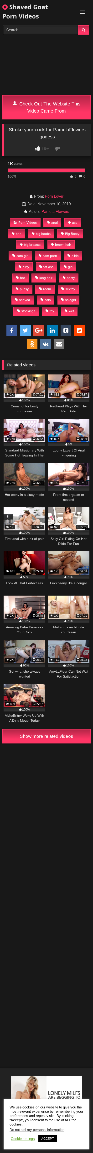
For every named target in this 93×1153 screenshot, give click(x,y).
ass (74, 222)
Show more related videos (46, 736)
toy (52, 311)
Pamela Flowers (55, 212)
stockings (28, 311)
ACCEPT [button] (47, 1138)
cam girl (22, 256)
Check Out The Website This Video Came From (49, 107)
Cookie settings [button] (23, 1139)
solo (48, 300)
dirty (26, 267)
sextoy (70, 289)
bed (18, 234)
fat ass (48, 267)
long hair (45, 278)
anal (54, 222)
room (47, 289)
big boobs (43, 234)
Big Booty (72, 234)
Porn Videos (27, 222)
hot (22, 278)
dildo (75, 256)
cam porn (50, 256)
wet (71, 311)
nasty (71, 278)
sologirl (70, 300)
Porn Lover (54, 196)
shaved (24, 300)
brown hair (63, 244)
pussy (24, 289)
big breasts (32, 244)
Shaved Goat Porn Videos (25, 11)
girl (70, 267)
